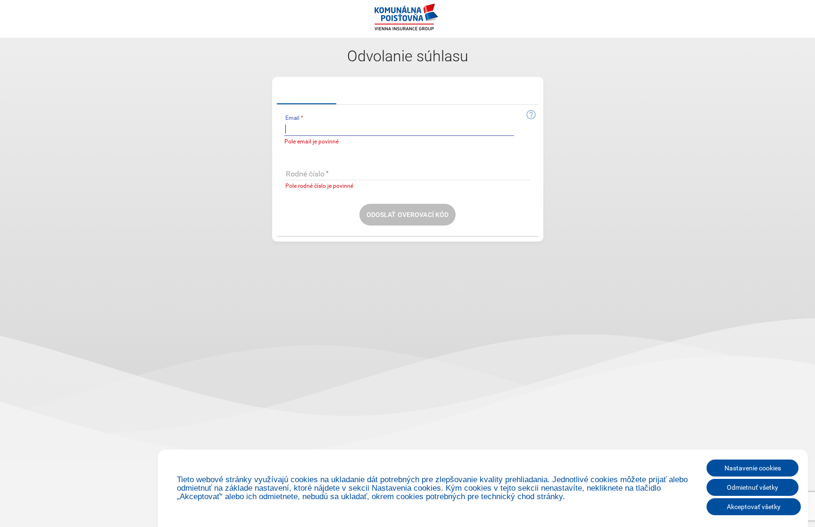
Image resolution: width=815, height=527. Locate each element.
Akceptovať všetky (754, 506)
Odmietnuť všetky (752, 487)
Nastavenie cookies (752, 468)
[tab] (306, 93)
